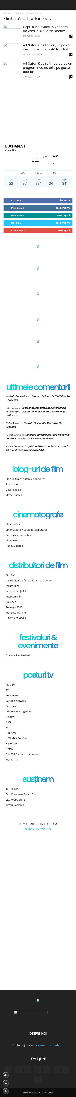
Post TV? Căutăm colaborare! (22, 754)
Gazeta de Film (14, 489)
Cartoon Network (16, 700)
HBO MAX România (17, 738)
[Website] (56, 1069)
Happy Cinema (14, 545)
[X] (46, 1069)
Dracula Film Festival (18, 655)
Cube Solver (12, 423)
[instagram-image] (19, 856)
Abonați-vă (64, 230)
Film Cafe (11, 732)
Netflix (9, 749)
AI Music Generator (16, 396)
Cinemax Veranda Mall (19, 535)
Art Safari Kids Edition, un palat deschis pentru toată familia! (46, 47)
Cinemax (11, 706)
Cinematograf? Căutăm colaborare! (26, 529)
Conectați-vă (63, 208)
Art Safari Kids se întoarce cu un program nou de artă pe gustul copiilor (47, 67)
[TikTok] (37, 1069)
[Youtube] (65, 1069)
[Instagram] (18, 1069)
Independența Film (17, 591)
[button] (6, 5)
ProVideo (11, 602)
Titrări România (15, 805)
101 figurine (13, 789)
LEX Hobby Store (15, 799)
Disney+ (10, 716)
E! (7, 727)
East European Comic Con (21, 794)
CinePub (11, 575)
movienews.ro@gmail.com (47, 1045)
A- (5, 1091)
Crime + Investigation (18, 711)
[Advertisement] (38, 111)
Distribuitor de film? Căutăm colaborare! (29, 580)
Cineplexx (11, 540)
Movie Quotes (14, 495)
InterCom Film (14, 596)
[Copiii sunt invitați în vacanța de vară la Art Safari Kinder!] (12, 31)
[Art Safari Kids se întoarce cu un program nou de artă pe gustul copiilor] (12, 68)
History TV (11, 743)
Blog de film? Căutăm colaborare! (25, 479)
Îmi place (65, 200)
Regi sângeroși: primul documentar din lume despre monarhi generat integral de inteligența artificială (36, 411)
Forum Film (12, 586)
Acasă (7, 13)
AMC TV (10, 684)
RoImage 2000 (14, 607)
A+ (5, 1075)
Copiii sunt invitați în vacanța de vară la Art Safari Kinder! (45, 29)
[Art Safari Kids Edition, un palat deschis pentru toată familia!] (12, 49)
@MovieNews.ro (38, 829)
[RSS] (27, 1069)
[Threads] (38, 1079)
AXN (8, 690)
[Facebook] (8, 1069)
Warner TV (12, 759)
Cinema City (13, 524)
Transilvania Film (16, 612)
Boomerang (12, 695)
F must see (12, 484)
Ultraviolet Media (16, 618)
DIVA (8, 722)
